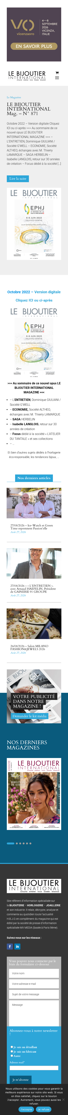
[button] (10, 843)
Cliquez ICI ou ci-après (34, 300)
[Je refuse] (63, 1099)
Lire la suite (17, 178)
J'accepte (26, 1109)
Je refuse (43, 1109)
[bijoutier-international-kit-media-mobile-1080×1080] (34, 722)
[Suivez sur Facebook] (10, 947)
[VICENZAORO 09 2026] (34, 60)
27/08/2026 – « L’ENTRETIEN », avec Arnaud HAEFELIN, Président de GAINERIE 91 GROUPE (33, 589)
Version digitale (47, 292)
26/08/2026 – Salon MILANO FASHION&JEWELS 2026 (29, 647)
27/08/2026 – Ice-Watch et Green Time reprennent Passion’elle (31, 527)
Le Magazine (14, 97)
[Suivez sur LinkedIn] (17, 947)
